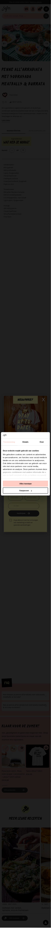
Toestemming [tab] (9, 442)
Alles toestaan (25, 484)
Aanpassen (24, 490)
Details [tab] (25, 442)
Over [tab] (42, 442)
